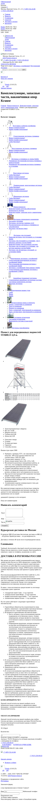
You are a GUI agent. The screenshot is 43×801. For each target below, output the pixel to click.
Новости (8, 16)
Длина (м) (8, 436)
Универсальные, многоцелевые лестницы (28, 185)
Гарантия (8, 20)
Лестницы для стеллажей (22, 235)
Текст (3, 513)
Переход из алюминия (16, 308)
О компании (9, 18)
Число (3, 522)
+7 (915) (36, 756)
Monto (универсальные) (17, 127)
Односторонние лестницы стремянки (26, 136)
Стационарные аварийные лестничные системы (25, 280)
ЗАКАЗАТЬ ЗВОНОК (8, 64)
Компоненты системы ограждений (20, 321)
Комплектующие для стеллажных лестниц (23, 244)
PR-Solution (5, 781)
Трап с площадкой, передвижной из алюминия (25, 310)
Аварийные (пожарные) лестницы (25, 278)
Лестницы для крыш (16, 221)
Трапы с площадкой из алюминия (20, 304)
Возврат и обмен (10, 762)
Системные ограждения (22, 317)
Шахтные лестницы (15, 283)
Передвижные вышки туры (21, 290)
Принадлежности (19, 207)
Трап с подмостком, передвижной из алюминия (25, 312)
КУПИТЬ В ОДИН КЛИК (22, 744)
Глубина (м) (9, 434)
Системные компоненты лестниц (20, 282)
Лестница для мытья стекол (18, 228)
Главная (7, 14)
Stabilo (11, 296)
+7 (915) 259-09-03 (7, 11)
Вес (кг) (7, 430)
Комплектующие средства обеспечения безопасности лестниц (22, 209)
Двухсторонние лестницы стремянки (24, 148)
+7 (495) (9, 752)
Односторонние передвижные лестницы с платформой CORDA (23, 270)
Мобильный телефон (30, 791)
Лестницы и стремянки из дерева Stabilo (25, 159)
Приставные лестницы (21, 173)
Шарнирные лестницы (21, 196)
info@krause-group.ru (9, 58)
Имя (2, 519)
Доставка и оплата (11, 21)
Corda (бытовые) (14, 142)
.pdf (7, 86)
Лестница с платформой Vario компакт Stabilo (24, 268)
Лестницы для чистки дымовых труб (21, 223)
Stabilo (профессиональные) (18, 129)
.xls (3, 86)
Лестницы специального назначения (26, 219)
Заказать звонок (6, 88)
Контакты (8, 23)
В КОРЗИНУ (6, 744)
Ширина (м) (9, 432)
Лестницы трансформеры (20, 328)
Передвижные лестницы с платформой (24, 258)
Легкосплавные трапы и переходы (23, 303)
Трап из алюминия (15, 306)
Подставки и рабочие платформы (24, 126)
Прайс (3, 27)
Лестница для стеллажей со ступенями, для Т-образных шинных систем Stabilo (24, 241)
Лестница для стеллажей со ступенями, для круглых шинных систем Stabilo (23, 247)
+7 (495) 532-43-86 (29, 9)
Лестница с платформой (21, 66)
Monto (11, 294)
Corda (11, 292)
